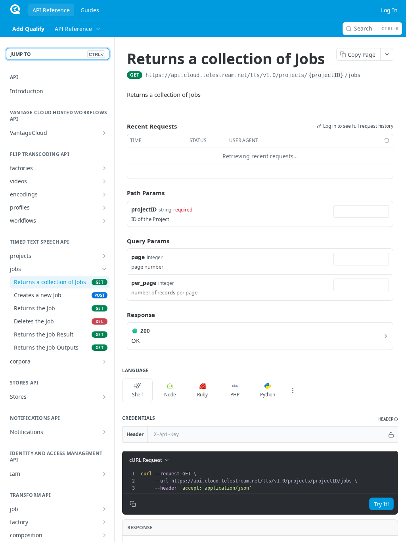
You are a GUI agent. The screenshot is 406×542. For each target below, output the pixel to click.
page (138, 257)
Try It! (381, 504)
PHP (234, 394)
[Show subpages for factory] (104, 522)
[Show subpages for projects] (104, 256)
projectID (144, 209)
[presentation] (268, 481)
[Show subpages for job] (104, 509)
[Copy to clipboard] (368, 76)
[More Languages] (293, 390)
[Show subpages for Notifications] (104, 432)
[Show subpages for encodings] (104, 194)
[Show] (391, 434)
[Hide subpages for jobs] (104, 269)
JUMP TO (56, 54)
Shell (137, 394)
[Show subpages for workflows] (104, 220)
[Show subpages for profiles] (104, 207)
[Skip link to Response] (121, 314)
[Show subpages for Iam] (104, 474)
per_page (143, 282)
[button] (388, 419)
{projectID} (325, 75)
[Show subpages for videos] (104, 181)
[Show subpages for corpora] (104, 361)
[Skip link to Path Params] (121, 192)
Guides (89, 10)
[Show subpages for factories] (104, 168)
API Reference (51, 10)
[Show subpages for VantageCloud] (104, 133)
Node (170, 394)
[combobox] (361, 211)
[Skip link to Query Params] (121, 240)
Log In (389, 10)
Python (267, 394)
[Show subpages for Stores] (104, 397)
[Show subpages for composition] (104, 535)
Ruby (202, 394)
